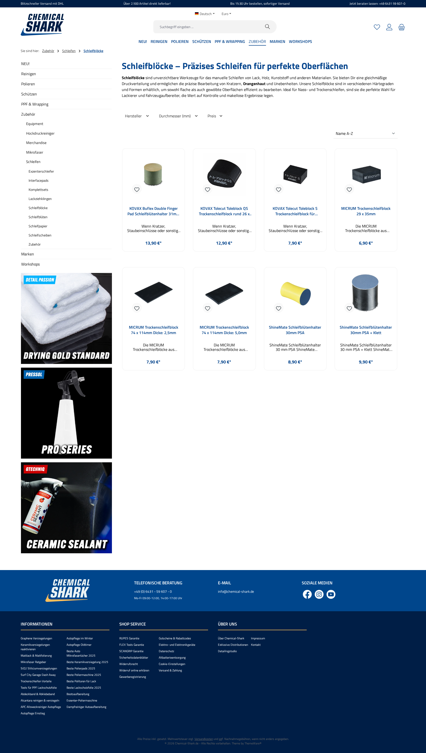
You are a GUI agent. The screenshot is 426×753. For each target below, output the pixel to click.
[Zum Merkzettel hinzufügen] (137, 189)
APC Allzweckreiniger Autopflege (41, 706)
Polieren (28, 84)
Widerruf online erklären (134, 670)
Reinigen (28, 74)
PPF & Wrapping (34, 104)
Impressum (258, 638)
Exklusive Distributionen (233, 644)
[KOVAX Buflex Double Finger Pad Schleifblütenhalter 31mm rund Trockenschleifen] (153, 176)
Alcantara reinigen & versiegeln (40, 700)
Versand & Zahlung (170, 670)
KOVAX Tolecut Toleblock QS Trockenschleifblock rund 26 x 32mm (224, 211)
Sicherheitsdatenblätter (133, 657)
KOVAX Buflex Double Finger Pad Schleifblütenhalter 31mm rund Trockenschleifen (153, 211)
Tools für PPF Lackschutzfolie (39, 687)
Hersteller (134, 116)
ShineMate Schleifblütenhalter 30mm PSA (295, 329)
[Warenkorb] (401, 26)
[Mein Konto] (389, 26)
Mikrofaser (34, 152)
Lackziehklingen (40, 198)
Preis (212, 116)
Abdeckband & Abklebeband (38, 694)
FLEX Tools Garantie (131, 644)
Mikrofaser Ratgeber (33, 662)
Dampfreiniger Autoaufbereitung (86, 706)
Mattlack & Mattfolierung (36, 655)
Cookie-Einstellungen (172, 664)
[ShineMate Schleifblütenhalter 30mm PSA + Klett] (366, 294)
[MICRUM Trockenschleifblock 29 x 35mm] (366, 176)
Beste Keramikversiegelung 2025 (87, 662)
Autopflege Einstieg (33, 713)
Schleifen (33, 161)
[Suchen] (268, 26)
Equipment (34, 123)
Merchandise (36, 142)
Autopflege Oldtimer (79, 644)
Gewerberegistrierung (132, 676)
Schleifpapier (38, 226)
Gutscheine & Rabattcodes (175, 638)
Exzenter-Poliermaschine (82, 700)
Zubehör (28, 114)
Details (154, 255)
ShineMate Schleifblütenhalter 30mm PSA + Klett (366, 329)
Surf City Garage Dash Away (38, 674)
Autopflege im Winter (80, 638)
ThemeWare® (253, 743)
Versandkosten (204, 738)
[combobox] (206, 26)
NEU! (25, 64)
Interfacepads (39, 180)
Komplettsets (38, 189)
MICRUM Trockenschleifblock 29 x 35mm (365, 211)
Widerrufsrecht (128, 664)
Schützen (29, 94)
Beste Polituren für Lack (81, 681)
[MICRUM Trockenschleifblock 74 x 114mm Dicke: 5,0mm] (224, 294)
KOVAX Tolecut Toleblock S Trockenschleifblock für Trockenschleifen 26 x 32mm (295, 211)
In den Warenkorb (224, 255)
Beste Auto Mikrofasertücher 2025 (81, 653)
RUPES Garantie (129, 638)
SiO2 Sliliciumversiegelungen (39, 668)
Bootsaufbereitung (78, 694)
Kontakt (256, 644)
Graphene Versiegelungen (36, 638)
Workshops (30, 264)
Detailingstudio (227, 651)
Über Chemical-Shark (231, 638)
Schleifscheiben (40, 235)
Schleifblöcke (38, 207)
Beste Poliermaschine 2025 (84, 674)
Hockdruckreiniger (40, 133)
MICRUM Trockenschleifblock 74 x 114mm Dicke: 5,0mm (224, 329)
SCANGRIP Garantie (131, 651)
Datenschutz (166, 651)
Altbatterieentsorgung (172, 657)
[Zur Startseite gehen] (42, 25)
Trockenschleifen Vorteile (36, 681)
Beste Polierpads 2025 (81, 668)
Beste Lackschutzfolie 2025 (84, 687)
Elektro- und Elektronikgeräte (177, 644)
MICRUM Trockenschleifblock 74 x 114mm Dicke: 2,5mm (153, 329)
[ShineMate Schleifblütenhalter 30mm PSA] (295, 294)
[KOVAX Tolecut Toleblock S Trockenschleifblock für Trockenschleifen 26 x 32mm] (295, 176)
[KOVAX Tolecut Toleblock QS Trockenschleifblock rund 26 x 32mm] (224, 176)
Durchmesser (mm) (175, 116)
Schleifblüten (38, 216)
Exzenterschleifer (41, 171)
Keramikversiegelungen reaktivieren (35, 646)
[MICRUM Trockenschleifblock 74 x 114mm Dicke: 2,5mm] (153, 294)
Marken (27, 254)
